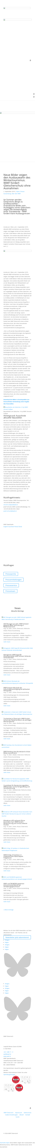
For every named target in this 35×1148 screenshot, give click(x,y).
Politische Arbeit (22, 659)
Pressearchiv (10, 574)
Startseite (3, 1143)
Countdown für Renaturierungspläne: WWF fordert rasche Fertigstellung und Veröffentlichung (17, 786)
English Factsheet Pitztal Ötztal (13, 526)
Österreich (20, 628)
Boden (15, 755)
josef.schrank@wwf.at (10, 511)
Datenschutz (27, 1112)
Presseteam (10, 591)
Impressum (18, 1112)
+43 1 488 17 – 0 (8, 1052)
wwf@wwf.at (7, 1054)
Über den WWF (16, 193)
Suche (17, 1117)
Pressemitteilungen (13, 579)
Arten (14, 628)
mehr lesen (7, 642)
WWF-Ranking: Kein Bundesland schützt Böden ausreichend (17, 752)
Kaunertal (28, 723)
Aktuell (21, 1115)
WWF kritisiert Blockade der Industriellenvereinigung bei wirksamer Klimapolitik (17, 689)
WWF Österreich (9, 1112)
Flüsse (19, 826)
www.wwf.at (7, 1056)
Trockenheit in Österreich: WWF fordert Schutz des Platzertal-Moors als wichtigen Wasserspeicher (17, 720)
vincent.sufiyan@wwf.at (11, 505)
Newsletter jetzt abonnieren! (17, 937)
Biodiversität (21, 723)
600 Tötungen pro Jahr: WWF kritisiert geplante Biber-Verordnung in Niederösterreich (16, 625)
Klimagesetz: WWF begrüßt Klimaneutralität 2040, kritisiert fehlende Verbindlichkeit (17, 656)
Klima (14, 659)
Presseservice (11, 585)
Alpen (18, 191)
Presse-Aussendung (14, 630)
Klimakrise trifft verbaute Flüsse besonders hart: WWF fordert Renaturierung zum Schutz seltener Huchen (15, 823)
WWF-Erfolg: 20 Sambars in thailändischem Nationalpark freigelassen (13, 856)
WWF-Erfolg (20, 859)
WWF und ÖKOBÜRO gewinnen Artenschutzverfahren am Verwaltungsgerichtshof (14, 885)
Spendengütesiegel (9, 1074)
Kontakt (27, 1115)
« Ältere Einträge (8, 910)
